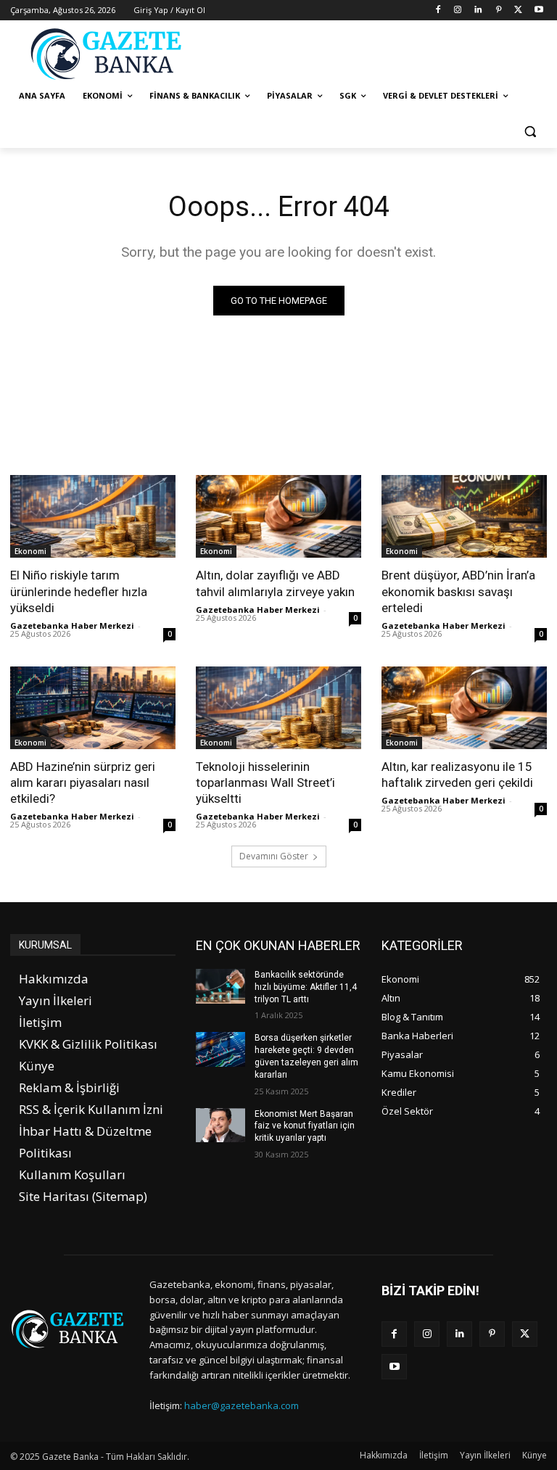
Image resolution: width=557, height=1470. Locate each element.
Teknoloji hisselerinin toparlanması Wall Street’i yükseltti (265, 782)
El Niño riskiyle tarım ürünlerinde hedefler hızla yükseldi (78, 591)
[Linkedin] (478, 10)
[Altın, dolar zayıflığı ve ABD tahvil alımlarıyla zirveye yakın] (278, 516)
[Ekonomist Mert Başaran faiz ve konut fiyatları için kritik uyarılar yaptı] (220, 1125)
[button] (530, 131)
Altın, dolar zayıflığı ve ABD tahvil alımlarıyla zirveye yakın (275, 583)
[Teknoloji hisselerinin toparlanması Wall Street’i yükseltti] (278, 707)
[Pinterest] (498, 10)
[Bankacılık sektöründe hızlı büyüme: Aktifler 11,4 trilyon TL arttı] (220, 986)
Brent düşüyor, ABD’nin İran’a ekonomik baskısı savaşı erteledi (458, 591)
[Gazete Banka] (108, 53)
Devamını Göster (273, 856)
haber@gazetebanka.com (241, 1405)
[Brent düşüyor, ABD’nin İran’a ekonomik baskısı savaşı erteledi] (464, 516)
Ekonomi (30, 551)
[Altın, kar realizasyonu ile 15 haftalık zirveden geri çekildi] (464, 707)
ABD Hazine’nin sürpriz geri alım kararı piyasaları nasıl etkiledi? (82, 782)
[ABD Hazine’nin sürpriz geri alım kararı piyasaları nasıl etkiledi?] (93, 707)
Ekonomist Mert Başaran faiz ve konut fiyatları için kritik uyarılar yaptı (305, 1126)
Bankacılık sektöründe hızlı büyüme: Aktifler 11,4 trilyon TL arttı (306, 987)
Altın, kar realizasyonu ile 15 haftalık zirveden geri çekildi (457, 774)
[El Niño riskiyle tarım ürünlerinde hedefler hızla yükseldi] (93, 516)
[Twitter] (518, 10)
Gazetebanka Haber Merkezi (72, 625)
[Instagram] (458, 10)
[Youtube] (538, 10)
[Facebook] (437, 10)
